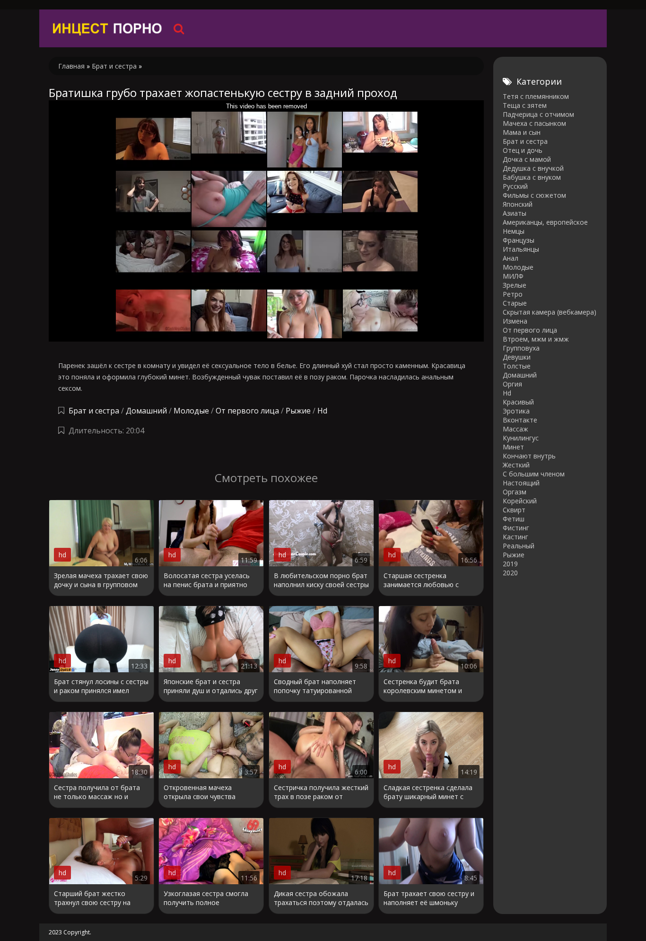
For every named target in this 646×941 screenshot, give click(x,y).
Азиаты (514, 213)
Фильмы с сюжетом (534, 195)
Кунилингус (521, 437)
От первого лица (247, 410)
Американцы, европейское (545, 222)
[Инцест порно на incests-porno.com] (108, 28)
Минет (513, 446)
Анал (510, 258)
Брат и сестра (94, 410)
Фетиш (513, 518)
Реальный (518, 545)
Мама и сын (522, 132)
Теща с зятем (525, 105)
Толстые (517, 365)
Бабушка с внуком (532, 177)
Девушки (517, 356)
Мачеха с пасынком (534, 123)
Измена (515, 321)
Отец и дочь (522, 150)
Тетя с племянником (536, 96)
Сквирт (514, 509)
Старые (515, 303)
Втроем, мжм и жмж (536, 338)
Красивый (518, 401)
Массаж (515, 428)
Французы (518, 240)
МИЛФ (513, 276)
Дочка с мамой (527, 159)
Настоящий (521, 482)
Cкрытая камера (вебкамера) (549, 312)
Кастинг (515, 536)
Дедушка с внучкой (533, 168)
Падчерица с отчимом (538, 114)
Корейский (520, 500)
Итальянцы (521, 249)
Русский (515, 186)
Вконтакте (520, 419)
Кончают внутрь (529, 455)
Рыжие (298, 410)
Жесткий (516, 464)
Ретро (513, 294)
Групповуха (521, 347)
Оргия (512, 383)
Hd (322, 410)
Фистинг (516, 527)
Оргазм (514, 491)
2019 (510, 563)
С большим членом (534, 473)
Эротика (516, 410)
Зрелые (514, 285)
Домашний (147, 410)
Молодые (191, 410)
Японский (518, 204)
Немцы (513, 231)
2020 (510, 572)
